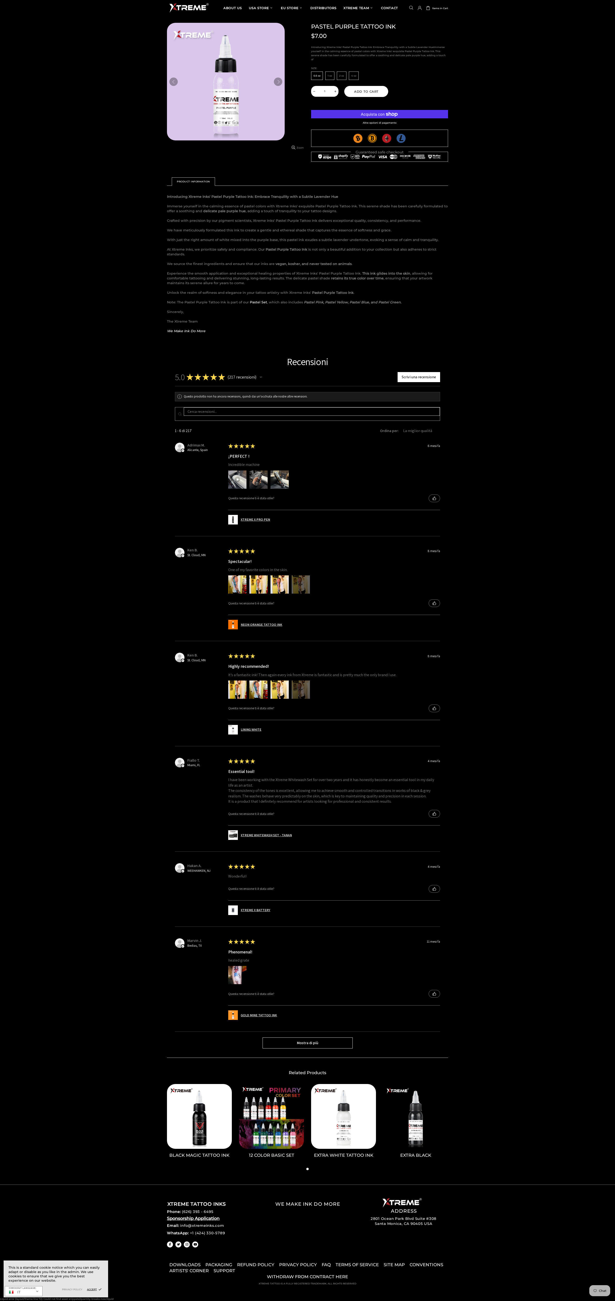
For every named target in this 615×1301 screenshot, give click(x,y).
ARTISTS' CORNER (189, 1270)
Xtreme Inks (188, 8)
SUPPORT (224, 1270)
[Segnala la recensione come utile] (434, 498)
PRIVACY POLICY (298, 1264)
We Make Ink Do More (186, 331)
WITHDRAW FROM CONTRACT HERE (307, 1276)
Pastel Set (258, 302)
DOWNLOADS (185, 1264)
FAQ (326, 1264)
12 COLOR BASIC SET (271, 1155)
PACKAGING (218, 1264)
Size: (314, 68)
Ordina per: (389, 430)
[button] (261, 377)
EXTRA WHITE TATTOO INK (343, 1155)
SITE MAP (394, 1264)
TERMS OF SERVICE (357, 1264)
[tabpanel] (199, 1125)
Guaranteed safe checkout (380, 152)
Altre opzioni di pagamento (379, 122)
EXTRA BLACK (415, 1155)
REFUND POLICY (255, 1264)
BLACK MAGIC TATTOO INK (199, 1155)
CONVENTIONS (426, 1264)
